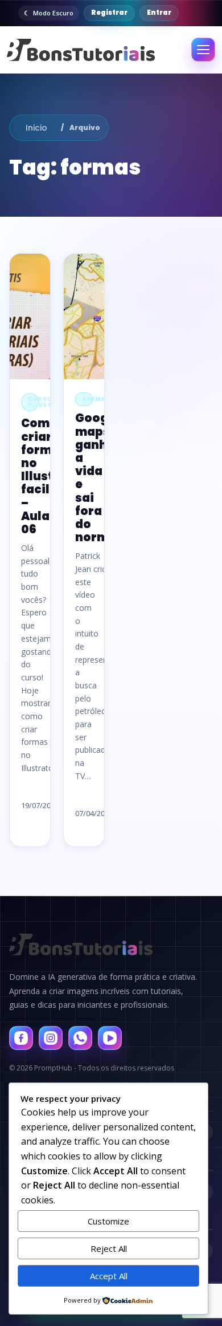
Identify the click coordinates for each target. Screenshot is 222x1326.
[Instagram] (51, 1038)
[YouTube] (110, 1038)
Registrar (109, 12)
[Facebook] (21, 1038)
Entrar (159, 12)
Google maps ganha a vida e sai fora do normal (98, 477)
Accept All (109, 1276)
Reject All (109, 1248)
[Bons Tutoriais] (80, 50)
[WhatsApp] (80, 1038)
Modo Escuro (53, 13)
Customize (108, 1221)
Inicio (36, 127)
